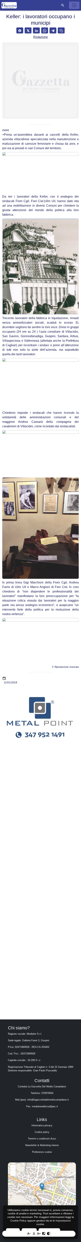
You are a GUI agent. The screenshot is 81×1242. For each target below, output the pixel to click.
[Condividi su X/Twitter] (28, 30)
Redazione (40, 37)
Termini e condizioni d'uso (42, 1138)
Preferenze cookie (42, 1152)
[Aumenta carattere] (39, 1233)
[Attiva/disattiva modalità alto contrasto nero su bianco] (48, 1233)
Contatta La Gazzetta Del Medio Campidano (42, 1086)
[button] (63, 5)
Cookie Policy (18, 1220)
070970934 (47, 1093)
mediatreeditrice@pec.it (45, 1106)
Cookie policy (42, 1132)
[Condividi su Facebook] (19, 30)
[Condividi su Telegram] (53, 30)
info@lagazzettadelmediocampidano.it (48, 1099)
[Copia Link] (61, 30)
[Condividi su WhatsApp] (44, 30)
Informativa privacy (41, 1125)
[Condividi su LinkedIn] (36, 30)
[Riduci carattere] (29, 1233)
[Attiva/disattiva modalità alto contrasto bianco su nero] (44, 1233)
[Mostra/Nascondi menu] (74, 5)
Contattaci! (40, 989)
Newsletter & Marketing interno (42, 1145)
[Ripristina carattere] (34, 1233)
